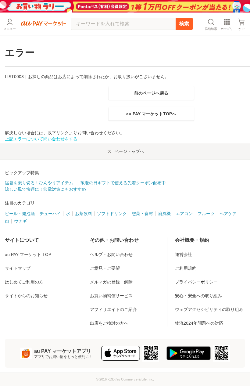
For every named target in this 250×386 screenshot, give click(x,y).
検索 (184, 23)
